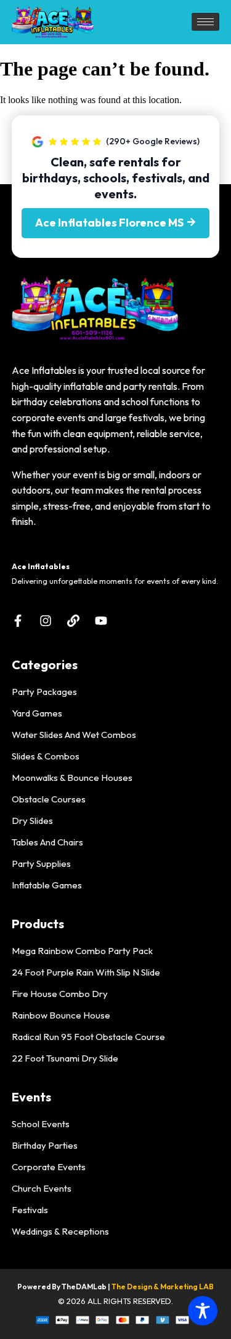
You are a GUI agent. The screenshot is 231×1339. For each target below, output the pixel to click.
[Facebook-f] (18, 620)
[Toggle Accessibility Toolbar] (203, 1311)
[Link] (73, 620)
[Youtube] (101, 620)
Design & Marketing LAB (170, 1286)
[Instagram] (45, 620)
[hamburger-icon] (205, 22)
